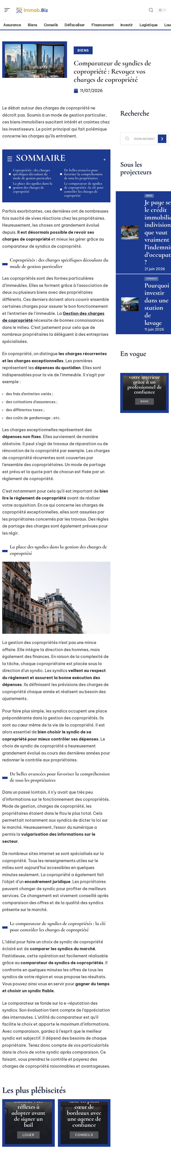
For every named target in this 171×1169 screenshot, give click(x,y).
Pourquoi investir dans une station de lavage (157, 304)
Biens (83, 50)
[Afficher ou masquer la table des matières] (85, 159)
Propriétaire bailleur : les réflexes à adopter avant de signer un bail (28, 1110)
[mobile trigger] (8, 10)
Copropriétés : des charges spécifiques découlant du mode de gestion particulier (32, 174)
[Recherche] (151, 10)
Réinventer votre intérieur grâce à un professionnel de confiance (144, 382)
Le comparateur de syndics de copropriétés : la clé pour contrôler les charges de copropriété (84, 189)
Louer (28, 1135)
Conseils (84, 1135)
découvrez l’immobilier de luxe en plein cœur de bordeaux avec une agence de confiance (84, 1107)
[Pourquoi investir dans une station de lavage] (129, 304)
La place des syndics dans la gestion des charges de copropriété (32, 187)
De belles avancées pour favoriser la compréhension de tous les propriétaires (83, 174)
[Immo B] (32, 10)
